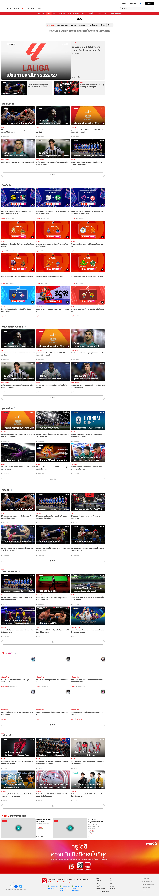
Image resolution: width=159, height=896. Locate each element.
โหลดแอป (124, 3)
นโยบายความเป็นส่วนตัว (148, 884)
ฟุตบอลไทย (82, 25)
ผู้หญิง (99, 13)
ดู (10, 8)
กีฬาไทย (103, 25)
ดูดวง (106, 13)
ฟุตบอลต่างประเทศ (93, 25)
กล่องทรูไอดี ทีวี (134, 3)
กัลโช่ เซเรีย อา (5, 160)
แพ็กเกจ (112, 886)
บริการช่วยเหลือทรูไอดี (102, 891)
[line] (11, 886)
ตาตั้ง (32, 8)
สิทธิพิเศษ (16, 8)
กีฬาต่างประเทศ (9, 571)
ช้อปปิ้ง (98, 886)
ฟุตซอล (38, 432)
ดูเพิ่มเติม (53, 174)
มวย (2, 127)
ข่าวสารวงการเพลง (73, 13)
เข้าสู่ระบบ (149, 3)
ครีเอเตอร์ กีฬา (5, 677)
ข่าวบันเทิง (62, 13)
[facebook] (16, 886)
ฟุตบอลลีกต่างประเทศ (62, 25)
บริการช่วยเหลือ (146, 888)
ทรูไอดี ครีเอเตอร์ (116, 13)
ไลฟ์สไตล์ (6, 735)
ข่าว (54, 13)
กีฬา (48, 13)
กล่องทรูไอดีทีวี (100, 889)
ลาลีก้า (38, 127)
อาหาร (84, 13)
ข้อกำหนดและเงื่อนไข (147, 881)
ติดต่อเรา (144, 891)
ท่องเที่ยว (91, 13)
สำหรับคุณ (41, 13)
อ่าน (23, 8)
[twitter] (20, 886)
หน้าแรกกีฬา (50, 25)
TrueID (10, 3)
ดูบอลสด (73, 25)
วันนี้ (6, 8)
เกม (28, 8)
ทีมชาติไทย (74, 127)
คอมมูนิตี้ (112, 889)
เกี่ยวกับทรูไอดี (145, 878)
